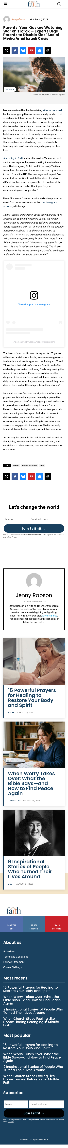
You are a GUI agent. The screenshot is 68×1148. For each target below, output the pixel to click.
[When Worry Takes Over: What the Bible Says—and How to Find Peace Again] (34, 745)
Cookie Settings (12, 967)
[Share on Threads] (48, 50)
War (42, 466)
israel (16, 466)
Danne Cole (14, 800)
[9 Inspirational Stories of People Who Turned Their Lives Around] (34, 833)
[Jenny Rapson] (7, 19)
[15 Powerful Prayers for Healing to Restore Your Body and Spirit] (34, 661)
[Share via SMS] (39, 50)
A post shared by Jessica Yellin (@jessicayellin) (34, 341)
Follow (34, 917)
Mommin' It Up (49, 615)
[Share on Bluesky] (23, 50)
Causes (10, 89)
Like (11, 917)
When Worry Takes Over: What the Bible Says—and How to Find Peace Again (31, 783)
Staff (11, 712)
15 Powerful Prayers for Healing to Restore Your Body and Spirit (32, 698)
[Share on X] (6, 50)
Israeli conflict (29, 466)
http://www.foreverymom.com (34, 601)
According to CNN (13, 158)
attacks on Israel (52, 110)
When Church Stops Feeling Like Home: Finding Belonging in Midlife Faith (31, 1022)
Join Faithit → (34, 528)
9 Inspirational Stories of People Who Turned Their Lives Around (30, 869)
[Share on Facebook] (15, 50)
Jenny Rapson (18, 19)
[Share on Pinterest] (31, 50)
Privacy (14, 537)
